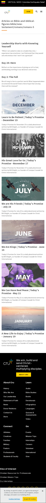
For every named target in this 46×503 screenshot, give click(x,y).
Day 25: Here (9, 62)
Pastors (6, 448)
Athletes (6, 432)
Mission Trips (31, 436)
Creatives (7, 436)
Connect (7, 426)
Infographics (31, 404)
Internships (30, 440)
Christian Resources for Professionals (15, 473)
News (5, 404)
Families (6, 440)
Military (6, 444)
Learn (28, 382)
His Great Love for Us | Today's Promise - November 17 (19, 162)
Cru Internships (6, 481)
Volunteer (29, 448)
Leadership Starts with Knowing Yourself (20, 45)
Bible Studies (31, 392)
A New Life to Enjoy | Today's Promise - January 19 (23, 335)
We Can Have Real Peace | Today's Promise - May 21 (20, 292)
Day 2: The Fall (10, 77)
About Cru (23, 374)
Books (28, 396)
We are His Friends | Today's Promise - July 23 (22, 205)
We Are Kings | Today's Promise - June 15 (23, 248)
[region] (23, 495)
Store (5, 417)
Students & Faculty (10, 456)
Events (28, 432)
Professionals (8, 452)
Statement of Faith (10, 400)
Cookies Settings (14, 499)
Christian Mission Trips (9, 477)
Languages (30, 409)
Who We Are (8, 392)
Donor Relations (9, 409)
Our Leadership (9, 396)
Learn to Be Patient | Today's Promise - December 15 (23, 119)
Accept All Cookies (30, 499)
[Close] (42, 491)
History (6, 388)
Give (28, 11)
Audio (28, 388)
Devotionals (30, 400)
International (31, 452)
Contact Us (7, 413)
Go (27, 426)
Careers (29, 444)
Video (28, 419)
